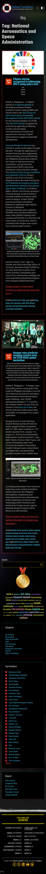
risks (4, 615)
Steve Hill (12, 739)
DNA (7, 642)
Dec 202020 (9, 82)
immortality (28, 606)
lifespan (28, 609)
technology (27, 615)
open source (14, 539)
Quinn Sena (13, 681)
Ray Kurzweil (10, 644)
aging (8, 594)
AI (12, 594)
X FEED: (9, 836)
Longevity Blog (11, 783)
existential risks (10, 604)
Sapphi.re (39, 861)
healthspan (8, 606)
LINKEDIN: (9, 833)
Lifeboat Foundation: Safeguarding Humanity (17, 8)
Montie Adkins (14, 754)
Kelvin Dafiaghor (15, 696)
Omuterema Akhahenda (18, 709)
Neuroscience (5, 612)
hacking (35, 533)
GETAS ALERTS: (28, 833)
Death (40, 600)
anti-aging (25, 594)
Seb (10, 745)
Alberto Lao (13, 724)
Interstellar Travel (39, 607)
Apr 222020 (8, 357)
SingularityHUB (11, 795)
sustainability (9, 309)
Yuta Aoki (12, 718)
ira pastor (7, 609)
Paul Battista (14, 690)
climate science (18, 542)
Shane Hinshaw (15, 727)
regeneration (34, 612)
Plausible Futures (12, 792)
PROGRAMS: (27, 846)
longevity (36, 609)
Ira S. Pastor (13, 758)
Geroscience (10, 781)
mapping (8, 539)
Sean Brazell (13, 736)
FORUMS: (17, 853)
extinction (18, 604)
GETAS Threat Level (23, 819)
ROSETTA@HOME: (8, 850)
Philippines (37, 545)
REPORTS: (27, 843)
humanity (16, 606)
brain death (20, 600)
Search (41, 564)
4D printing (9, 637)
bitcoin (8, 600)
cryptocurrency (31, 600)
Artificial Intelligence (36, 594)
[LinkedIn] (23, 864)
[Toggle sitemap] (37, 8)
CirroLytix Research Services (18, 145)
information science (11, 536)
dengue (36, 300)
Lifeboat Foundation (18, 861)
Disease (8, 303)
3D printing (9, 635)
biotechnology (36, 597)
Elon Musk (9, 646)
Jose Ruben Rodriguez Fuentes (21, 703)
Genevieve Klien (15, 672)
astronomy (25, 530)
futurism (28, 604)
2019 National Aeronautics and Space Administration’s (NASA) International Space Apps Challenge (22, 186)
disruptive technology (12, 533)
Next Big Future (11, 789)
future (23, 604)
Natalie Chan (14, 733)
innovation (21, 536)
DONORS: (15, 840)
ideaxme (21, 607)
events (30, 533)
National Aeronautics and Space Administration (20, 305)
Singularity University (13, 649)
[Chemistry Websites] (23, 578)
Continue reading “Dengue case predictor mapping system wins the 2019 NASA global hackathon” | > (22, 520)
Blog (23, 18)
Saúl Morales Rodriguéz (18, 675)
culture (37, 600)
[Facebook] (14, 864)
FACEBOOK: (8, 828)
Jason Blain (13, 751)
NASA (27, 303)
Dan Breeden (14, 684)
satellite (8, 547)
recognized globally (22, 105)
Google (31, 604)
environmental (23, 533)
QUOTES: (26, 853)
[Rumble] (32, 864)
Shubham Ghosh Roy (17, 678)
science (27, 539)
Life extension (18, 609)
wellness (23, 618)
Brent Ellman (14, 742)
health (23, 300)
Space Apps (31, 306)
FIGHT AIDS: (11, 843)
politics (10, 612)
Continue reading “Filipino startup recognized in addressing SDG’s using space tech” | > (23, 290)
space (27, 300)
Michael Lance (16, 300)
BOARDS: (26, 840)
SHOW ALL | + (8, 763)
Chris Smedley (14, 761)
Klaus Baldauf (14, 712)
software (32, 539)
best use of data (25, 407)
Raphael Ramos (15, 730)
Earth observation (16, 303)
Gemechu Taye (14, 693)
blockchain (15, 600)
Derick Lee (13, 721)
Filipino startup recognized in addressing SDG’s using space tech (26, 81)
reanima (15, 612)
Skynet (8, 651)
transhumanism (38, 615)
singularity (8, 615)
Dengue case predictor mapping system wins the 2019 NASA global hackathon (25, 357)
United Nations (18, 309)
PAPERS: (26, 850)
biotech (26, 597)
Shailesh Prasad (15, 687)
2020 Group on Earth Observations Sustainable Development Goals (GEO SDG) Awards (23, 115)
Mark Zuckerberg (12, 653)
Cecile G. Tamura (15, 715)
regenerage (23, 612)
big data (31, 530)
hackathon (31, 542)
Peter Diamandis (11, 639)
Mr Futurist (9, 786)
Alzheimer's (17, 594)
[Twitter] (19, 864)
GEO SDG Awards (17, 123)
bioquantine (9, 598)
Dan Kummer (14, 706)
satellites (21, 539)
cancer (26, 600)
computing (37, 530)
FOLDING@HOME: (9, 846)
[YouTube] (28, 864)
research (42, 612)
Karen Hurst (13, 700)
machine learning (30, 536)
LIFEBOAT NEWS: (29, 828)
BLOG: (26, 836)
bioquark (18, 597)
